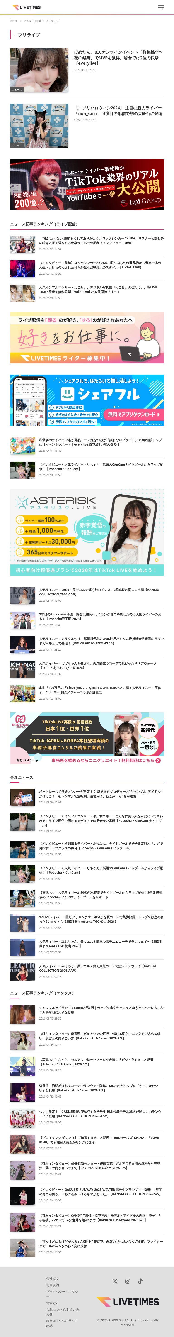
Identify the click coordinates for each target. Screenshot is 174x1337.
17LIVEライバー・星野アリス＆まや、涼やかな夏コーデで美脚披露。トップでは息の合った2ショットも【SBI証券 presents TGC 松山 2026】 (101, 919)
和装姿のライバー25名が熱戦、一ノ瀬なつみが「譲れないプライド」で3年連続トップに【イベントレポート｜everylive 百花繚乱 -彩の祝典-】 (100, 442)
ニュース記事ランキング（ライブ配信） (45, 224)
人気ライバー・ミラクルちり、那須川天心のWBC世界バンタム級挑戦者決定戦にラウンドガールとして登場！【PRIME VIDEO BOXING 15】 (101, 641)
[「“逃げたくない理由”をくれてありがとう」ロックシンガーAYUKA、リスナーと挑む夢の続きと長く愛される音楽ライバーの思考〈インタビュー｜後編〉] (22, 244)
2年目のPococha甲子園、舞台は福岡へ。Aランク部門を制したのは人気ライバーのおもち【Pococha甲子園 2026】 (100, 616)
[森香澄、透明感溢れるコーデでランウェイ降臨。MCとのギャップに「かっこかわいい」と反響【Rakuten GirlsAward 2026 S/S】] (22, 1092)
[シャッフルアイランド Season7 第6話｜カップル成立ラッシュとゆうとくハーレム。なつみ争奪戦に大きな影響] (22, 1014)
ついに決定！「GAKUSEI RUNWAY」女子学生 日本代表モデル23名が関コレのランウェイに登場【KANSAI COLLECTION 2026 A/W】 (100, 1113)
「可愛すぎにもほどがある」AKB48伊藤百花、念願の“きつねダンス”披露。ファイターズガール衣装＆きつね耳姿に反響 (101, 1243)
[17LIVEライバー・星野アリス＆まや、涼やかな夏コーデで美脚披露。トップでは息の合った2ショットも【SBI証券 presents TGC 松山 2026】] (22, 923)
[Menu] (161, 7)
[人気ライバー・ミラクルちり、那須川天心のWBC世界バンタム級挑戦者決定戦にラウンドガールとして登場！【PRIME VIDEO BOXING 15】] (22, 644)
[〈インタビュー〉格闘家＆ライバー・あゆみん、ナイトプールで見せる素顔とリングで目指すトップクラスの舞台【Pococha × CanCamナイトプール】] (22, 849)
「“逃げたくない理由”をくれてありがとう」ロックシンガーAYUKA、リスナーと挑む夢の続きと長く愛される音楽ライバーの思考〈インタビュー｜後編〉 (101, 240)
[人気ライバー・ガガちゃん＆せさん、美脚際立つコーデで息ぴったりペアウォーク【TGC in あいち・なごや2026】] (22, 669)
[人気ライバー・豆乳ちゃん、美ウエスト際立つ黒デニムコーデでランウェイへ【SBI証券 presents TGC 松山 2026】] (22, 947)
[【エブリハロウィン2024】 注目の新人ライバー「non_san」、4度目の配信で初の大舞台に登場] (39, 126)
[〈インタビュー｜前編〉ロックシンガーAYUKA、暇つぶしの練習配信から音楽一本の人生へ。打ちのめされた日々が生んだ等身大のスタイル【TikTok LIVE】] (22, 268)
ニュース (17, 89)
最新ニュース (21, 777)
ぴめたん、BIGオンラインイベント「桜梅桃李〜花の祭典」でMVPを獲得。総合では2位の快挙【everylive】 (118, 57)
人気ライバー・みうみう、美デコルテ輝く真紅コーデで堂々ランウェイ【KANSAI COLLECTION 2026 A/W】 (97, 968)
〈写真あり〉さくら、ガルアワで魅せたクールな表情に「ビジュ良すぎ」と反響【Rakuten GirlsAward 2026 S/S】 (96, 1061)
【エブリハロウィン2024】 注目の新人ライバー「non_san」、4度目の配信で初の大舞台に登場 (118, 110)
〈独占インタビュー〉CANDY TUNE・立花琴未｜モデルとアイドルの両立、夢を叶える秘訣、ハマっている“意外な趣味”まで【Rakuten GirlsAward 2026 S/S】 (100, 1217)
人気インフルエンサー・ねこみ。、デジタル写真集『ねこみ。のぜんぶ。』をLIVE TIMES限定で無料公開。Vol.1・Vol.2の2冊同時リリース (98, 289)
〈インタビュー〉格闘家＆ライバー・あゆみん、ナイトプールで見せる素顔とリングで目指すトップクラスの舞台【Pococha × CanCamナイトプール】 (101, 845)
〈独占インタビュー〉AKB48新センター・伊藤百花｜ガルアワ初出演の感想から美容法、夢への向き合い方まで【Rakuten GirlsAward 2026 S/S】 (99, 1165)
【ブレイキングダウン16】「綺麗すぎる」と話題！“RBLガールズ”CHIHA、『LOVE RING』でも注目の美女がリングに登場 (99, 1139)
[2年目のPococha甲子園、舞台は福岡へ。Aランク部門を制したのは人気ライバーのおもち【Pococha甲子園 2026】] (22, 620)
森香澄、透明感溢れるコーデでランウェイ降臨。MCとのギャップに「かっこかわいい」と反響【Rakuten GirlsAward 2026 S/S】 (98, 1087)
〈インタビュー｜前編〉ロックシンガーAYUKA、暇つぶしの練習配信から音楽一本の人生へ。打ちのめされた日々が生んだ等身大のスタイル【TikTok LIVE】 (100, 265)
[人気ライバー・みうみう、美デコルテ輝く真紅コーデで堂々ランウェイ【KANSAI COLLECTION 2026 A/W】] (22, 972)
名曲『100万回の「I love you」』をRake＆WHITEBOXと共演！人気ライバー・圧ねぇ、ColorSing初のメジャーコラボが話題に (100, 690)
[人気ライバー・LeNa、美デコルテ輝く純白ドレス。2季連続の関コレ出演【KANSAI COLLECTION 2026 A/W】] (22, 595)
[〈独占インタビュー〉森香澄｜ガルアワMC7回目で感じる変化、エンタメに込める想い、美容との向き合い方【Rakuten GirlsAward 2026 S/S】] (22, 1040)
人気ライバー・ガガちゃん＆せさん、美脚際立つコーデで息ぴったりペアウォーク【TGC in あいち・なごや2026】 (98, 665)
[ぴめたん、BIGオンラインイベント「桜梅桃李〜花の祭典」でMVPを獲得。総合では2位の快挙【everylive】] (39, 70)
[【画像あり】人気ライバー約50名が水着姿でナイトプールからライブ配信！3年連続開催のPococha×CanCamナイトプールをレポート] (22, 898)
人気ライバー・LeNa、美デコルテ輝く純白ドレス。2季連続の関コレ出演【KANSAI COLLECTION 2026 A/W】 (99, 592)
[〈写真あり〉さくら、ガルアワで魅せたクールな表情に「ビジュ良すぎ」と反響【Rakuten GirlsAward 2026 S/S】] (22, 1066)
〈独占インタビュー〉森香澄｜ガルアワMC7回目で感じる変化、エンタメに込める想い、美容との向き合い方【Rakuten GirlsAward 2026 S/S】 (99, 1036)
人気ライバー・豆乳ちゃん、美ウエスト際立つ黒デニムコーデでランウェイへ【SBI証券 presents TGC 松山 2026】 (100, 943)
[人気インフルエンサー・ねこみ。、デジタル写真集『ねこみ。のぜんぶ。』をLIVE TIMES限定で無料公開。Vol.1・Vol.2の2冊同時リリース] (22, 293)
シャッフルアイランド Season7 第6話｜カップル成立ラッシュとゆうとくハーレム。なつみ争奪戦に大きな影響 (101, 1009)
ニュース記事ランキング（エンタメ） (43, 992)
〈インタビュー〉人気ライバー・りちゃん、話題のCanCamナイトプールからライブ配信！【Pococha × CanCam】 (101, 466)
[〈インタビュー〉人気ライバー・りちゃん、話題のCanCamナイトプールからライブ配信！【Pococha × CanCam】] (22, 470)
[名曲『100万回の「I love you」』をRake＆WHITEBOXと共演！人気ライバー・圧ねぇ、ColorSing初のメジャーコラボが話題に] (22, 693)
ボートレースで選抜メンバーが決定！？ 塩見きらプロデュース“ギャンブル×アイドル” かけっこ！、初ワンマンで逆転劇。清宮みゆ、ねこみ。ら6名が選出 (100, 793)
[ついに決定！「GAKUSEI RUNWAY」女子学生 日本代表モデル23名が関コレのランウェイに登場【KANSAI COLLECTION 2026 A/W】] (22, 1118)
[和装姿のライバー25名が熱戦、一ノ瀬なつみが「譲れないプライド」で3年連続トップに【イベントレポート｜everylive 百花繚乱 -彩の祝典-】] (22, 445)
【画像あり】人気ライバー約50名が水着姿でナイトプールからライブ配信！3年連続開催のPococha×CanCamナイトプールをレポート (100, 894)
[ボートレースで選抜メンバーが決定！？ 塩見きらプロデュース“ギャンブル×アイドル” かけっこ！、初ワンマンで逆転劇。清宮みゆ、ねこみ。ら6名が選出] (22, 797)
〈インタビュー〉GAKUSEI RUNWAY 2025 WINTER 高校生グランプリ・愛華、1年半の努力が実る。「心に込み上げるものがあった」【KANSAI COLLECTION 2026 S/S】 (100, 1191)
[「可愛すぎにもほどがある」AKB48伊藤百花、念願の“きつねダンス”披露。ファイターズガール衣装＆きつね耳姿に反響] (22, 1248)
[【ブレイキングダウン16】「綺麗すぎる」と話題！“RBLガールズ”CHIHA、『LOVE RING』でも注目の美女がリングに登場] (22, 1144)
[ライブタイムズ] (26, 7)
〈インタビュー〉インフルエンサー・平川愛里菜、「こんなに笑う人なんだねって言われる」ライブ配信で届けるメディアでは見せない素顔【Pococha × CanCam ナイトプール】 (101, 820)
